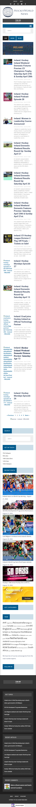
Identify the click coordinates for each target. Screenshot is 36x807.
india (5, 634)
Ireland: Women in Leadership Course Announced (22, 121)
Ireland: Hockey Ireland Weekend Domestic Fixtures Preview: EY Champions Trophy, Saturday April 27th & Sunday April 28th (23, 68)
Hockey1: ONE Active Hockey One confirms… (16, 583)
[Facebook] (25, 4)
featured (14, 629)
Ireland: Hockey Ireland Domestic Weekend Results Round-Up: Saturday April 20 (22, 178)
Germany (23, 629)
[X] (18, 4)
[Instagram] (10, 4)
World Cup (18, 651)
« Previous (10, 415)
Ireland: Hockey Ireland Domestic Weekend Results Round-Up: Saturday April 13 (22, 291)
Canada (10, 625)
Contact (15, 1)
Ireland (15, 635)
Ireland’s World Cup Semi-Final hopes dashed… (17, 562)
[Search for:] (18, 439)
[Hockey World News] (18, 12)
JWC (19, 635)
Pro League (30, 644)
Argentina (9, 623)
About (21, 1)
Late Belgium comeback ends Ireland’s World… (17, 536)
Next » (27, 415)
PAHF (23, 641)
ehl (31, 625)
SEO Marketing (20, 647)
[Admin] (7, 788)
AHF (4, 622)
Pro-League (15, 644)
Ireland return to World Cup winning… (15, 496)
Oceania (12, 641)
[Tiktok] (14, 4)
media (27, 635)
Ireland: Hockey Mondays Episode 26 (22, 396)
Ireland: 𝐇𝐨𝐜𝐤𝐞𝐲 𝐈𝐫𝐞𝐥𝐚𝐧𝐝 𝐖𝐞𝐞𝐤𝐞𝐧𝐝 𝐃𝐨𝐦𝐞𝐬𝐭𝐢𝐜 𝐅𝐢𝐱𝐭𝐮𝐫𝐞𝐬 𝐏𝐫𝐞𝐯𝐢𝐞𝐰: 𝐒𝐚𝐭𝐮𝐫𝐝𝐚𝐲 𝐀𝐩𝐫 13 (22, 353)
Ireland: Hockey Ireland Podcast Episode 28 (21, 97)
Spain (9, 650)
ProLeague (23, 644)
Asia (15, 622)
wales (13, 651)
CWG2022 (19, 626)
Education (23, 626)
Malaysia (22, 635)
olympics (18, 641)
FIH (18, 628)
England (7, 628)
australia (21, 622)
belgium (29, 623)
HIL (9, 632)
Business (4, 626)
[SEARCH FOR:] (18, 30)
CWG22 (15, 626)
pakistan (7, 644)
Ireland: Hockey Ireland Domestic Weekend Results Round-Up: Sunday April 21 (22, 148)
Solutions (26, 647)
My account (23, 796)
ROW (5, 647)
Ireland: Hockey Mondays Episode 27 (22, 264)
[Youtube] (21, 4)
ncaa (8, 638)
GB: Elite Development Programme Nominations (18, 511)
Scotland (12, 647)
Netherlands (16, 638)
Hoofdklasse (26, 632)
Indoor (10, 635)
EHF (27, 626)
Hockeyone (15, 632)
